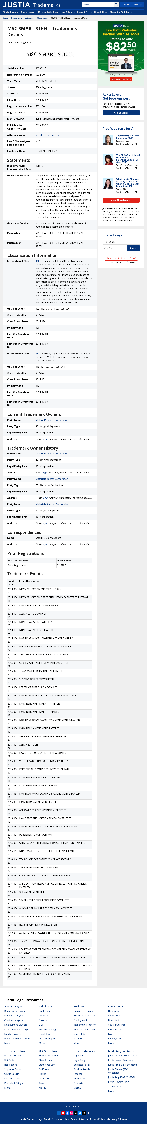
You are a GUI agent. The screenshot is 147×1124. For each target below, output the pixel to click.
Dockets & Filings (13, 1083)
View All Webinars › (121, 200)
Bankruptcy (45, 1011)
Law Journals (115, 1029)
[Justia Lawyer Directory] (88, 1113)
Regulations (10, 1064)
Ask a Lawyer (28, 12)
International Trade (84, 1029)
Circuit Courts (11, 1073)
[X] (84, 1113)
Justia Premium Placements (122, 1064)
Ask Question (121, 112)
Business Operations (85, 1015)
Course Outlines (116, 1024)
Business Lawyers (14, 1015)
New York (44, 1078)
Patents (78, 1073)
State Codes (45, 1060)
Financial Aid (114, 1020)
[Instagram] (71, 1113)
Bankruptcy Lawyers (15, 1011)
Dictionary (113, 1011)
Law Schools (67, 12)
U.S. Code (9, 1060)
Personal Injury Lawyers (17, 1038)
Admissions (114, 1015)
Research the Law (48, 12)
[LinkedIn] (59, 1113)
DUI (41, 1024)
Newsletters (100, 12)
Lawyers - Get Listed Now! (121, 258)
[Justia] (16, 4)
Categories (29, 18)
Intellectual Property (85, 1024)
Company (57, 1119)
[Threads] (75, 1113)
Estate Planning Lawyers (17, 1029)
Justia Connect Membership (123, 1055)
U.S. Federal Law (14, 1051)
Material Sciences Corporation (52, 420)
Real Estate (79, 1034)
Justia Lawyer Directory (120, 1060)
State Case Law (47, 1064)
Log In (126, 5)
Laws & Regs (84, 12)
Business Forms (82, 1064)
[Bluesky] (80, 1113)
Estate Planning (47, 1029)
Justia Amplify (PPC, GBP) (121, 1077)
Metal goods (42, 18)
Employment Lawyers (15, 1024)
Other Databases (84, 1051)
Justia (5, 18)
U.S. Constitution (13, 1055)
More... (7, 1043)
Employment (80, 1020)
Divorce (43, 1020)
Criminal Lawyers (13, 1020)
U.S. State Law (48, 1051)
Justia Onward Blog (118, 1082)
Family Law (45, 1034)
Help (66, 1119)
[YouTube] (63, 1113)
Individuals (46, 1006)
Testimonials (115, 1086)
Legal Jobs (79, 1055)
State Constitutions (49, 1055)
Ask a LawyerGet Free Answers (116, 96)
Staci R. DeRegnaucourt (48, 135)
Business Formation (84, 1011)
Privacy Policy (97, 1119)
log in (45, 439)
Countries (79, 1083)
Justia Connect (27, 1119)
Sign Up (138, 5)
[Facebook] (67, 1113)
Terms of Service (79, 1119)
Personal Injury (47, 1038)
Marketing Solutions (121, 12)
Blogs (111, 1034)
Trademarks (16, 18)
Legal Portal (43, 1119)
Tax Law (78, 1038)
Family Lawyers (12, 1034)
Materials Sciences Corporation (52, 504)
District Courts (12, 1078)
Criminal (43, 1015)
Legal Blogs (80, 1060)
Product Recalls (82, 1069)
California (44, 1069)
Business (79, 1006)
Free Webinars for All (119, 128)
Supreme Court (12, 1069)
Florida (42, 1073)
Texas (42, 1083)
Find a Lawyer (10, 12)
